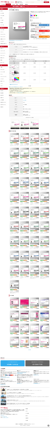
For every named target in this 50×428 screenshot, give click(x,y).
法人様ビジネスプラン (3, 104)
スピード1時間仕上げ (43, 30)
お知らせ (27, 415)
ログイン (42, 0)
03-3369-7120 (37, 364)
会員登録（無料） (45, 0)
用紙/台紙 (2, 22)
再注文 (17, 4)
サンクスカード (2, 41)
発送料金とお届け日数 (19, 373)
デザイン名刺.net (11, 8)
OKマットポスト (2, 69)
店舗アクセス (2, 97)
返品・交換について (19, 383)
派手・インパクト (2, 62)
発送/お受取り (21, 4)
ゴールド (2, 83)
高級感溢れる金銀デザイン (4, 43)
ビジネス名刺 (21, 8)
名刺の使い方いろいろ (3, 102)
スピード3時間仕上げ (43, 36)
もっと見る (29, 349)
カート (48, 0)
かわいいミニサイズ (3, 36)
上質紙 (1, 67)
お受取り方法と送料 (20, 92)
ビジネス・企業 (2, 29)
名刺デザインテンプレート (16, 8)
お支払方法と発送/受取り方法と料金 (5, 377)
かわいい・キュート (3, 55)
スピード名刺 (3, 4)
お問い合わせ (38, 0)
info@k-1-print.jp (12, 364)
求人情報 (27, 420)
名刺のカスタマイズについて (14, 84)
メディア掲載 (27, 413)
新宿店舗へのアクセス (3, 384)
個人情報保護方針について (37, 383)
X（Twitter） (24, 425)
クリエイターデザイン (3, 34)
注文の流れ (2, 90)
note (21, 425)
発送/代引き (2, 95)
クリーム (1, 74)
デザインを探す (8, 4)
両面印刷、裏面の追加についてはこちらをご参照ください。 (16, 40)
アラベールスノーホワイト (3, 76)
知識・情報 (26, 4)
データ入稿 (13, 4)
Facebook (28, 425)
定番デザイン (2, 48)
